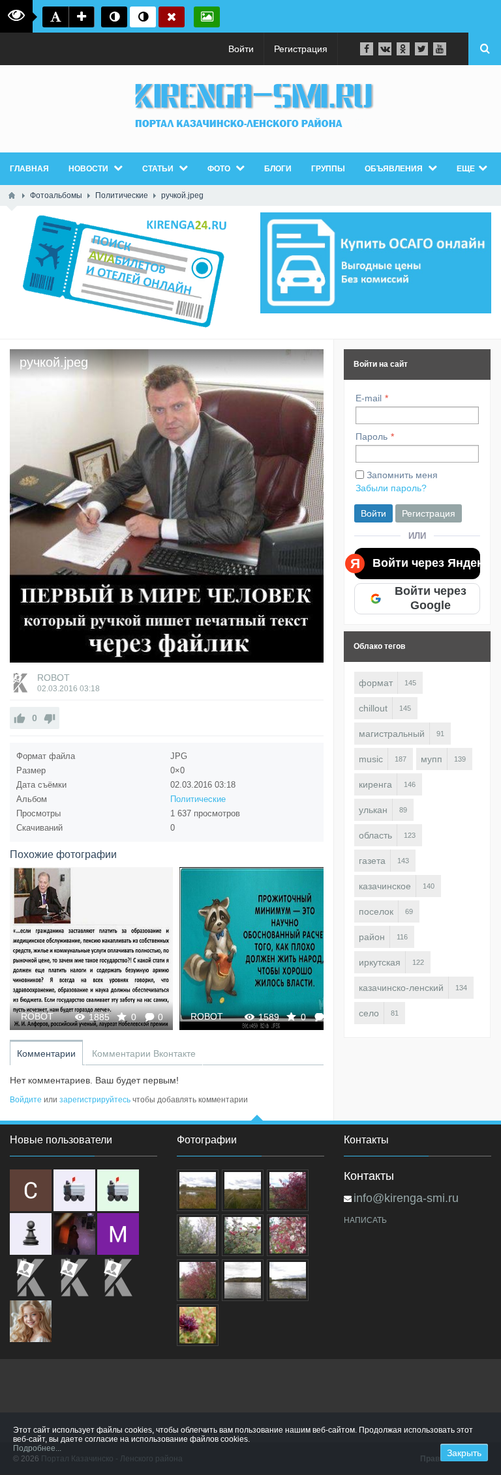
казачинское (385, 886)
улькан (373, 810)
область (375, 835)
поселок (376, 911)
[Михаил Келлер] (118, 1234)
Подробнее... (37, 1448)
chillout (373, 708)
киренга (375, 784)
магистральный (392, 733)
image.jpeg (91, 948)
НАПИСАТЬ (365, 1220)
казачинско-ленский (401, 987)
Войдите (26, 1099)
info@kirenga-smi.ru (406, 1198)
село (369, 1013)
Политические (198, 799)
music (371, 759)
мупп (431, 759)
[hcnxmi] (118, 1190)
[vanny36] (31, 1321)
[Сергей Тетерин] (31, 1190)
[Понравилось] (19, 718)
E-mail (369, 398)
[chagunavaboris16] (31, 1234)
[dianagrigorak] (74, 1234)
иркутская (380, 962)
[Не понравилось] (49, 718)
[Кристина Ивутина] (118, 1277)
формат (376, 683)
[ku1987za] (74, 1190)
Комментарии (46, 1053)
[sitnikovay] (31, 1277)
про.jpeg (261, 948)
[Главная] (12, 195)
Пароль (371, 436)
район (372, 937)
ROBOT (53, 677)
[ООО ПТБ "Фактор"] (74, 1277)
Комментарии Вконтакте (144, 1053)
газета (372, 860)
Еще (466, 168)
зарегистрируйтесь (94, 1099)
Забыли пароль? (391, 488)
